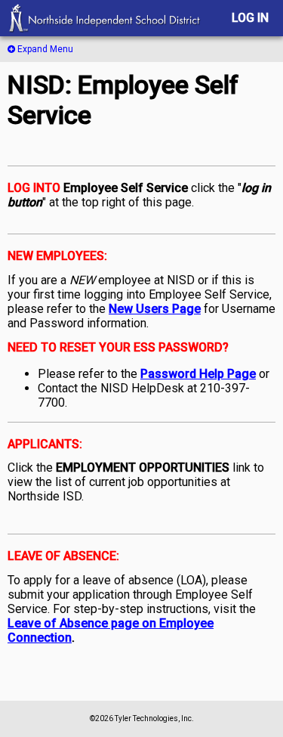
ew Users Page (159, 309)
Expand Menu (44, 49)
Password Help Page (198, 374)
